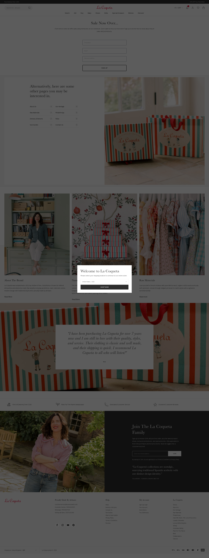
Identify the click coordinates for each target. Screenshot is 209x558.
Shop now (104, 287)
